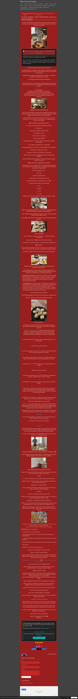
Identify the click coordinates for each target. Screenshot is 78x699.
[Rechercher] (35, 8)
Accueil (22, 13)
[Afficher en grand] (39, 37)
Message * (23, 669)
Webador (56, 694)
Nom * (22, 660)
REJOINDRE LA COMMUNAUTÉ (39, 637)
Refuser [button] (67, 697)
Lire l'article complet (44, 628)
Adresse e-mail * (24, 665)
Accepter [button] (74, 697)
